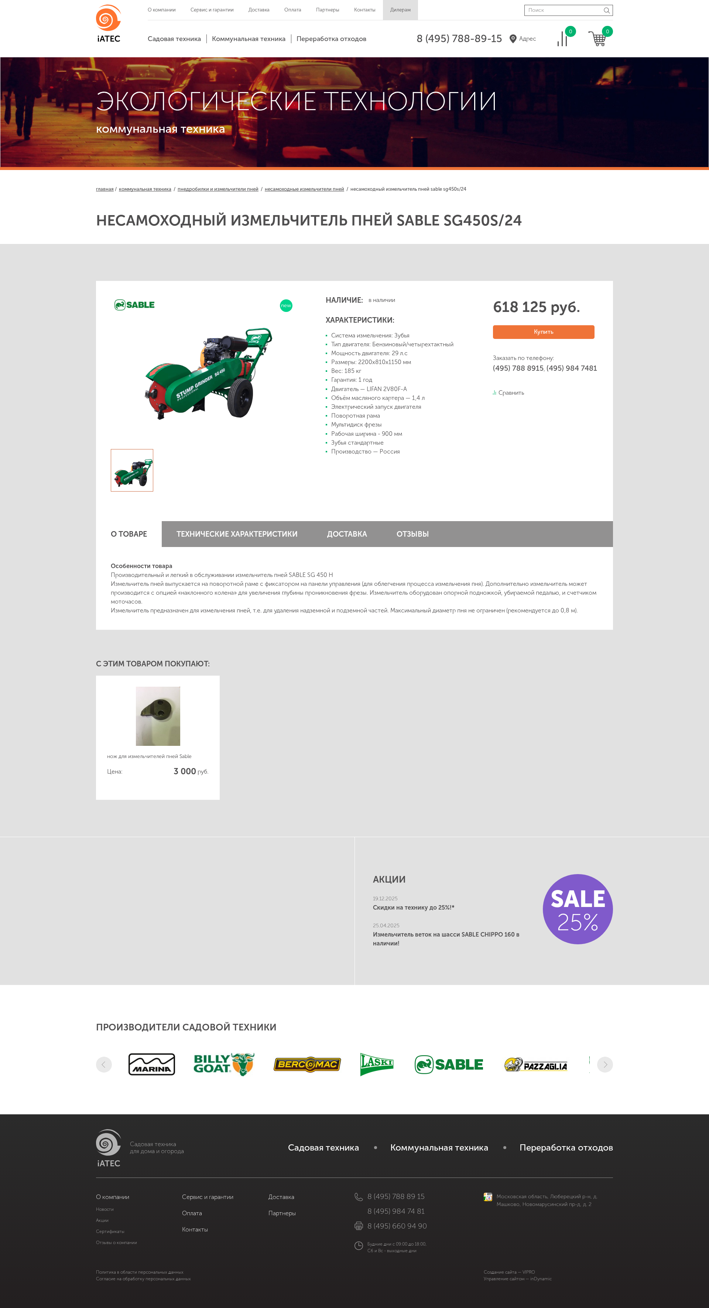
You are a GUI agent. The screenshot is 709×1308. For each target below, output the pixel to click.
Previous (104, 1065)
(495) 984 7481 (572, 368)
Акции (102, 1220)
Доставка (259, 10)
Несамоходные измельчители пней (304, 189)
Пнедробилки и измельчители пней (218, 189)
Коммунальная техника (248, 39)
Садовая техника (174, 39)
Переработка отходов (331, 39)
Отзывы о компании (116, 1242)
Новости (105, 1209)
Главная (105, 189)
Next (605, 1065)
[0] (562, 38)
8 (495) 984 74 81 (396, 1211)
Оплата (292, 10)
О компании (162, 10)
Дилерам (400, 10)
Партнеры (327, 10)
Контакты (365, 10)
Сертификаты (110, 1231)
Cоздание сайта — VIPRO (509, 1272)
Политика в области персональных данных (140, 1272)
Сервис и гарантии (212, 10)
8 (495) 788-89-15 (459, 39)
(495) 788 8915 (518, 368)
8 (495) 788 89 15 (396, 1196)
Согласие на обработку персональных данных (143, 1278)
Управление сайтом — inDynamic (518, 1278)
